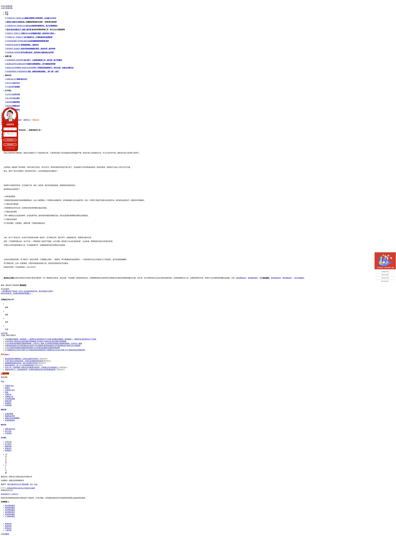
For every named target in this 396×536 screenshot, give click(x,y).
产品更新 (8, 433)
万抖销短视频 (10, 399)
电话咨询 (8, 526)
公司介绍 (8, 442)
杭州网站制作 (10, 512)
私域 (12, 29)
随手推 (28, 29)
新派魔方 (8, 403)
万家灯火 (8, 394)
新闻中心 (27, 120)
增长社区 (3, 424)
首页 (6, 12)
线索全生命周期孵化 (12, 418)
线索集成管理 (10, 416)
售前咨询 (8, 524)
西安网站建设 (10, 508)
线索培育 (8, 401)
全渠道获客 (9, 414)
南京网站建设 (10, 505)
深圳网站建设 (10, 510)
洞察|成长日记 (10, 429)
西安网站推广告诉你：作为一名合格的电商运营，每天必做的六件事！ (28, 291)
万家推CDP (9, 396)
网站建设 (266, 278)
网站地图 (25, 484)
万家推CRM (9, 386)
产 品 (2, 381)
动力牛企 (8, 431)
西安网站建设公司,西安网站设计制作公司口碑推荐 (62, 346)
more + (7, 354)
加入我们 (8, 444)
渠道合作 (8, 448)
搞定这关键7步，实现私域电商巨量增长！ (16, 293)
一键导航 (8, 530)
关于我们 (3, 437)
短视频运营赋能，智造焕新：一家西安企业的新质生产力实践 (74, 339)
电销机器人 (21, 22)
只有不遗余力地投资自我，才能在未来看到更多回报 (24, 361)
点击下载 (4, 333)
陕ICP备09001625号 (14, 484)
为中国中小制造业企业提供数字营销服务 (51, 341)
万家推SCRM (10, 390)
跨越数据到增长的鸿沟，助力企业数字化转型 (21, 363)
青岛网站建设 (10, 514)
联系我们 (8, 450)
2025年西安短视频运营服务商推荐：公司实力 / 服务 (63, 343)
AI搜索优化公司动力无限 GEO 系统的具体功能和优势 (65, 350)
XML (36, 484)
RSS (31, 484)
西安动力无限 (9, 278)
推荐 (2, 354)
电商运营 (35, 120)
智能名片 (17, 29)
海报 (23, 29)
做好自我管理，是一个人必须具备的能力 (20, 365)
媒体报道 (8, 446)
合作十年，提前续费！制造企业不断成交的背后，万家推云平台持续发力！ (32, 367)
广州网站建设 (10, 516)
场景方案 (3, 409)
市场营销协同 (10, 420)
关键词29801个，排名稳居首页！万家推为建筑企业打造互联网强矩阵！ (31, 369)
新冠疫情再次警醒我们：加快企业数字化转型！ (22, 359)
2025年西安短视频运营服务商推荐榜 (46, 348)
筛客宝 (14, 22)
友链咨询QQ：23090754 (9, 494)
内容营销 (8, 405)
